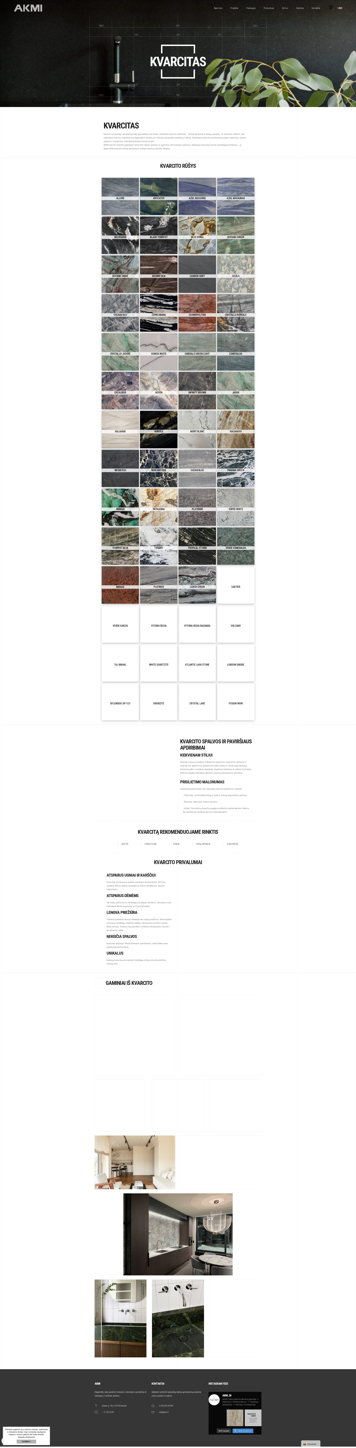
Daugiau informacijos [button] (26, 1437)
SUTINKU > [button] (26, 1442)
